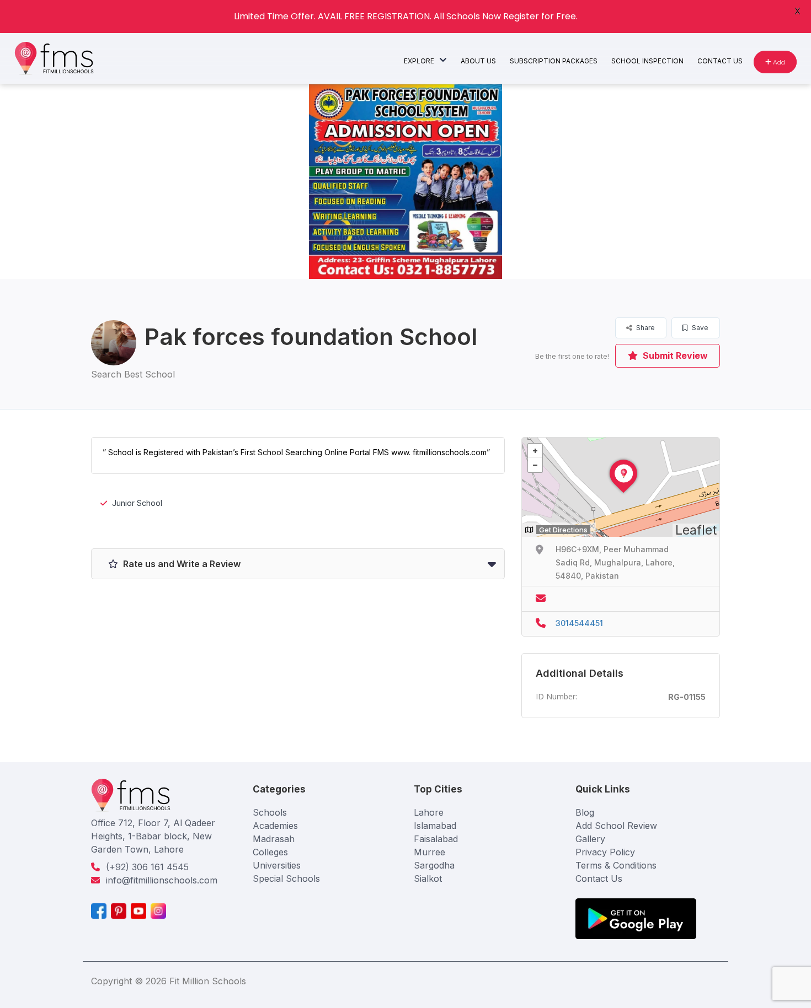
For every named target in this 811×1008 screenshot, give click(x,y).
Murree (429, 852)
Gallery (590, 838)
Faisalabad (436, 838)
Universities (277, 865)
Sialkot (428, 878)
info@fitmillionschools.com (161, 880)
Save (699, 328)
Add (778, 62)
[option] (405, 181)
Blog (584, 812)
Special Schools (286, 878)
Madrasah (274, 838)
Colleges (270, 852)
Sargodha (434, 865)
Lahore (429, 812)
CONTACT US (720, 61)
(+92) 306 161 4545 (147, 866)
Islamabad (435, 825)
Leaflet (696, 530)
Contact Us (598, 878)
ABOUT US (478, 61)
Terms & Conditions (616, 865)
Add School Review (616, 825)
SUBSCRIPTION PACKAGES (553, 61)
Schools (270, 812)
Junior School (137, 503)
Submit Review (674, 355)
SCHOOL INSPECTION (647, 61)
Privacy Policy (605, 852)
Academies (275, 825)
